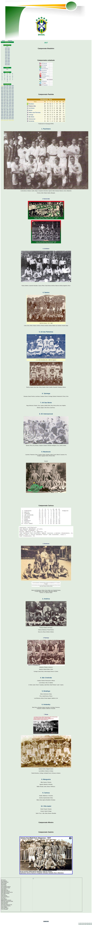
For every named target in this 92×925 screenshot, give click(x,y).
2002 (7, 115)
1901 (5, 85)
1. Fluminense (46, 543)
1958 (10, 102)
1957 (7, 102)
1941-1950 (7, 54)
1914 (12, 88)
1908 (10, 87)
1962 (7, 103)
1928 (10, 93)
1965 (2, 105)
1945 (2, 99)
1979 (12, 108)
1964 (12, 103)
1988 (10, 111)
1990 (2, 112)
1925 (2, 93)
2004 (12, 115)
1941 (5, 97)
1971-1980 (7, 58)
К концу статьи (84, 924)
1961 (5, 103)
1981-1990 (7, 60)
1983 (10, 109)
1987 (7, 111)
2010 (2, 118)
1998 (10, 114)
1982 (7, 109)
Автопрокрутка (88, 924)
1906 (5, 87)
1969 (12, 105)
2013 (10, 118)
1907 (7, 87)
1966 (5, 105)
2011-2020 (7, 64)
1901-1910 (7, 48)
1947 (7, 99)
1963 (10, 103)
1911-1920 (7, 49)
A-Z (7, 46)
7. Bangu (46, 714)
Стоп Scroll (91, 924)
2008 (10, 117)
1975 (2, 108)
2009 (12, 117)
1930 (2, 94)
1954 (12, 100)
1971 (5, 106)
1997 (7, 114)
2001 (5, 115)
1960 (2, 103)
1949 (12, 99)
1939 (12, 96)
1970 (2, 106)
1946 (5, 99)
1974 (12, 106)
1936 (5, 96)
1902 (7, 85)
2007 (7, 117)
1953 (10, 100)
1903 (10, 85)
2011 (5, 118)
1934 (12, 94)
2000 (2, 115)
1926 (5, 93)
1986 (5, 111)
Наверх (79, 924)
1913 (10, 88)
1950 (2, 100)
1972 (7, 106)
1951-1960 (7, 55)
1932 (7, 94)
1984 (12, 109)
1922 (7, 91)
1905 (2, 87)
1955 (2, 102)
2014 (12, 118)
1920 (2, 91)
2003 (10, 115)
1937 (7, 96)
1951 (5, 100)
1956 (5, 102)
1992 (7, 112)
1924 (12, 91)
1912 (7, 88)
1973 (10, 106)
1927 (7, 93)
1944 (12, 97)
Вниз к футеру (86, 924)
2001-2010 (7, 63)
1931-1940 (7, 52)
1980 (2, 109)
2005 (2, 117)
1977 (7, 108)
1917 (7, 90)
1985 (2, 111)
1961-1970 (7, 57)
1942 (7, 97)
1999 (12, 114)
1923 (10, 91)
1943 (10, 97)
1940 (2, 97)
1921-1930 (7, 51)
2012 (7, 118)
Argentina (10, 40)
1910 (2, 88)
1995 (2, 114)
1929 (12, 93)
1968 (10, 105)
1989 (12, 111)
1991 (5, 112)
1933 (10, 94)
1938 (10, 96)
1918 (10, 90)
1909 (12, 87)
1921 (5, 91)
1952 (7, 100)
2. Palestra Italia (46, 198)
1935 (2, 96)
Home (3, 40)
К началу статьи (82, 924)
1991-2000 (7, 61)
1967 (7, 105)
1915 (2, 90)
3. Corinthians (46, 248)
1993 (10, 112)
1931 (5, 94)
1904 (12, 85)
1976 (5, 108)
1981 (5, 109)
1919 (12, 90)
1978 (10, 108)
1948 (10, 99)
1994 (12, 112)
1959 (12, 102)
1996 (5, 114)
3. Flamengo (46, 637)
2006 (5, 117)
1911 (5, 88)
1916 (5, 90)
